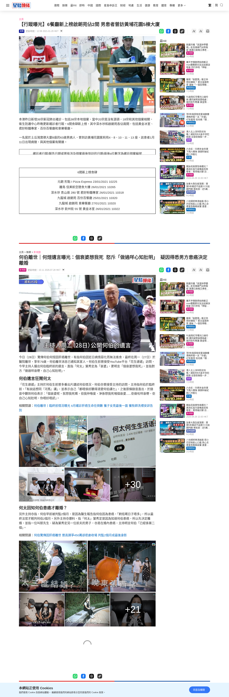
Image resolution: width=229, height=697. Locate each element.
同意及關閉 (199, 689)
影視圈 (190, 53)
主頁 (21, 19)
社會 (189, 157)
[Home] (21, 5)
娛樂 (28, 252)
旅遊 (189, 140)
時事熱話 (191, 88)
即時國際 (191, 192)
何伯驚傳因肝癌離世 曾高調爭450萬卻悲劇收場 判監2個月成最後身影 (80, 535)
